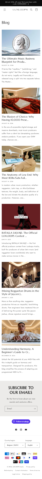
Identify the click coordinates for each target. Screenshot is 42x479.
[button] (4, 9)
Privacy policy (30, 467)
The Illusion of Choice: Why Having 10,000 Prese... (18, 118)
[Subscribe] (34, 409)
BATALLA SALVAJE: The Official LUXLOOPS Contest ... (19, 234)
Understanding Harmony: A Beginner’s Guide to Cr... (18, 350)
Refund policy (8, 470)
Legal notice (16, 474)
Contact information (21, 470)
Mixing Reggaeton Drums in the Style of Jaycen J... (20, 292)
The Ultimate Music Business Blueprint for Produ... (18, 60)
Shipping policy (27, 474)
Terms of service (35, 470)
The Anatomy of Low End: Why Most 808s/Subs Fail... (20, 176)
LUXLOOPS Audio (18, 467)
